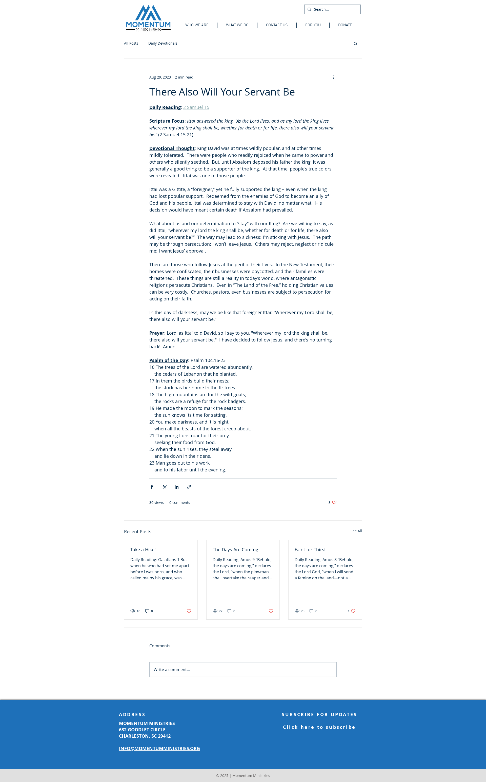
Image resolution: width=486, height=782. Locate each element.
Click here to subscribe (319, 727)
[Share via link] (189, 486)
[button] (355, 43)
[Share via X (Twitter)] (164, 486)
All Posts (131, 43)
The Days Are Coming (235, 549)
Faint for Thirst (310, 549)
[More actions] (334, 77)
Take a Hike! (143, 549)
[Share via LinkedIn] (176, 486)
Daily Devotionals (162, 43)
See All (356, 530)
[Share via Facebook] (151, 486)
